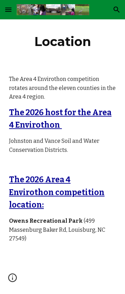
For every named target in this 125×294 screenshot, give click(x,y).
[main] (62, 41)
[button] (8, 9)
